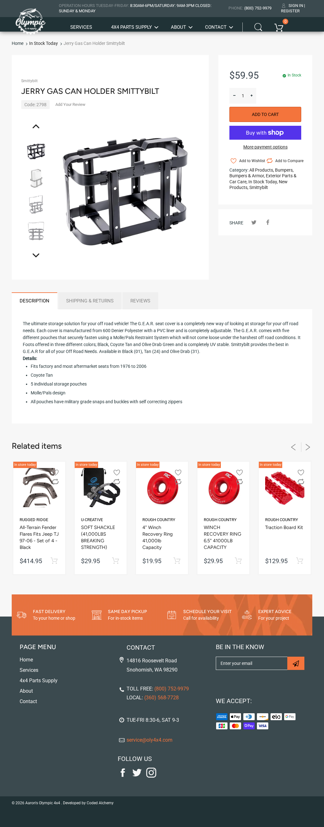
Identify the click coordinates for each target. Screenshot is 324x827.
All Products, (261, 170)
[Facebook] (268, 222)
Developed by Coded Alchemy (88, 803)
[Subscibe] (295, 663)
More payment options (265, 146)
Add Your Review (70, 104)
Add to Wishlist (252, 161)
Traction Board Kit (284, 527)
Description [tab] (34, 301)
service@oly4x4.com (149, 740)
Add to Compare (288, 161)
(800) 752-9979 (257, 8)
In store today (25, 465)
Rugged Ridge (34, 519)
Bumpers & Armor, (247, 175)
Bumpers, (284, 170)
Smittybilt (29, 81)
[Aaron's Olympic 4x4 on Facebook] (123, 776)
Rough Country (158, 519)
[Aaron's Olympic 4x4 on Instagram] (151, 776)
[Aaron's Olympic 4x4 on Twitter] (137, 776)
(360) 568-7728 (161, 698)
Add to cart (265, 114)
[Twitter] (254, 222)
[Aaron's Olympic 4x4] (31, 19)
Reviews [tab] (140, 301)
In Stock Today (43, 43)
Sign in (296, 5)
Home (17, 43)
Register (290, 11)
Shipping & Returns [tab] (90, 301)
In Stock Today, (263, 181)
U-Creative (92, 519)
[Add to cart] (54, 561)
